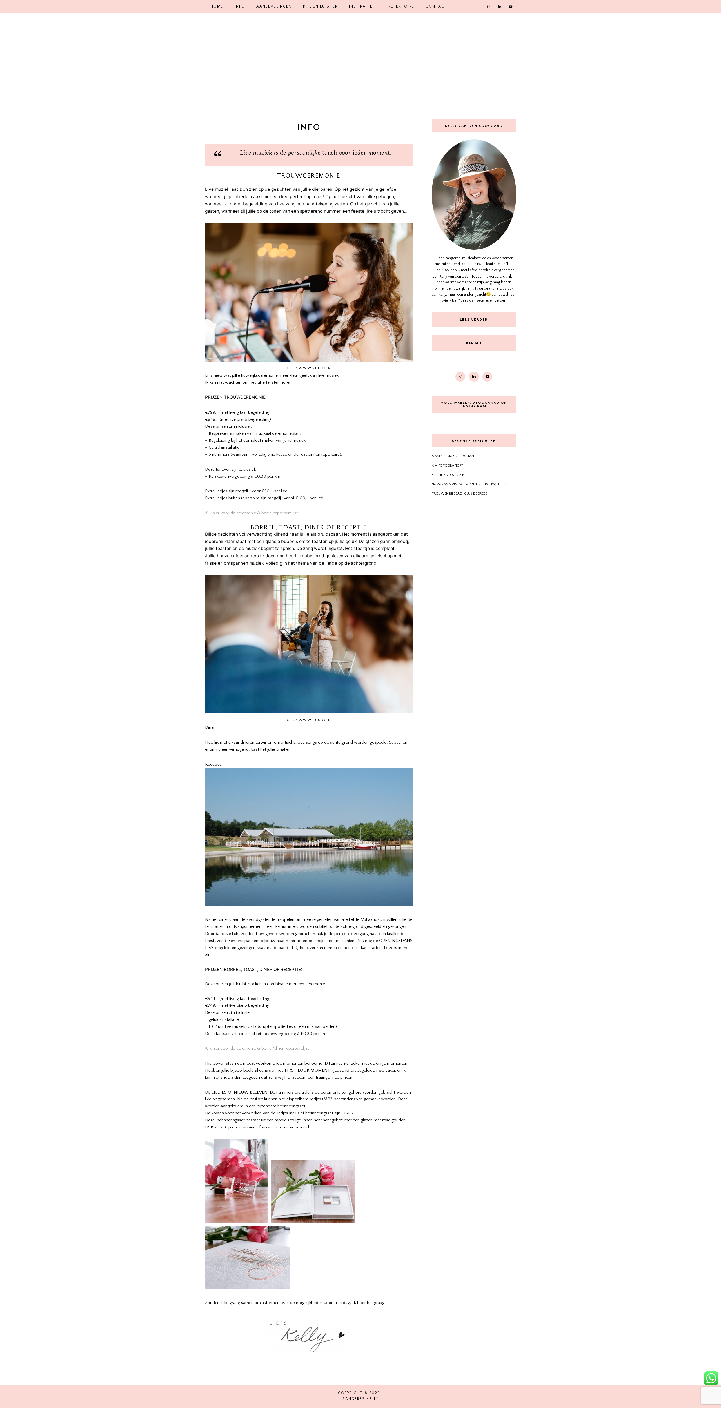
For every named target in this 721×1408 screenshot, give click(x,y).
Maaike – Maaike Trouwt (453, 456)
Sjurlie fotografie (448, 475)
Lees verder (474, 319)
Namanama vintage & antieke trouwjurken (469, 484)
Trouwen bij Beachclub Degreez (459, 493)
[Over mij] (474, 194)
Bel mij (474, 343)
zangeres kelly (360, 65)
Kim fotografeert (447, 465)
